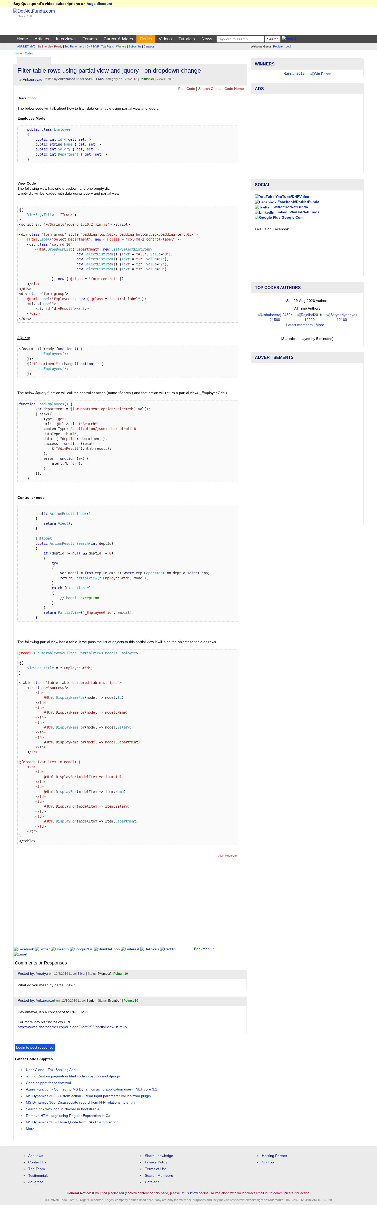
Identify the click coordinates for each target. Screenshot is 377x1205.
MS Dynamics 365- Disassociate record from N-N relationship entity (80, 1102)
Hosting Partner (274, 1156)
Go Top (268, 1162)
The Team (36, 1169)
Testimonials (38, 1176)
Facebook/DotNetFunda (297, 202)
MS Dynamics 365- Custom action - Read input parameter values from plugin (88, 1096)
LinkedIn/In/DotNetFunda (297, 212)
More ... (32, 1129)
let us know (189, 1193)
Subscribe (135, 46)
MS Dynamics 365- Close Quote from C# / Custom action (72, 1122)
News (207, 38)
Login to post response (34, 1047)
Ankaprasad (66, 79)
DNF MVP (92, 46)
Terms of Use (156, 1169)
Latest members (299, 325)
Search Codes (209, 89)
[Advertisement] (108, 904)
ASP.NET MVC (26, 46)
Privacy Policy (156, 1162)
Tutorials (186, 38)
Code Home (234, 89)
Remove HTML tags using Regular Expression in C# (68, 1116)
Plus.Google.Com (287, 217)
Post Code (186, 89)
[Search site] (289, 39)
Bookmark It (204, 949)
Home (22, 38)
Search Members (159, 1176)
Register (278, 46)
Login (289, 46)
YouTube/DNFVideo (291, 197)
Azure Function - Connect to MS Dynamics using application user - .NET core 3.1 (91, 1089)
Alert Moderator (228, 855)
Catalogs (149, 46)
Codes (146, 38)
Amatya (42, 974)
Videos (165, 38)
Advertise (35, 1182)
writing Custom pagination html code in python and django (73, 1076)
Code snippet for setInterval (48, 1083)
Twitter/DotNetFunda (289, 207)
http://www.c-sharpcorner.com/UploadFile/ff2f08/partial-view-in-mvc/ (72, 1027)
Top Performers (74, 46)
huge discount (99, 4)
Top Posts (107, 46)
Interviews (66, 38)
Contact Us (37, 1162)
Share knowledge (159, 1156)
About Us (35, 1156)
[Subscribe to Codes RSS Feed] (242, 59)
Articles (42, 38)
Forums (89, 38)
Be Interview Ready (50, 46)
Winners (121, 46)
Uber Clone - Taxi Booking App (51, 1070)
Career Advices (118, 38)
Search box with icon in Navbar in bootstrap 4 (63, 1109)
